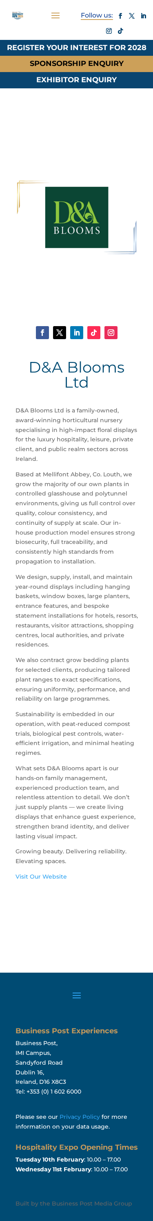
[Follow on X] (131, 16)
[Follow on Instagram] (109, 31)
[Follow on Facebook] (120, 16)
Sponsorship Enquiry (77, 63)
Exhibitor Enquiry (76, 79)
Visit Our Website (41, 876)
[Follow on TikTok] (120, 31)
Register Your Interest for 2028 (76, 47)
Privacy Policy (80, 1116)
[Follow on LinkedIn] (143, 16)
